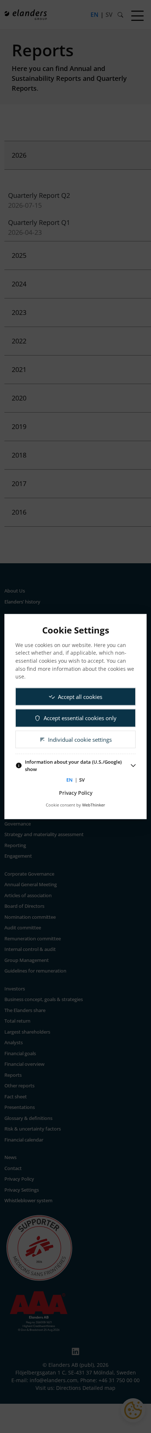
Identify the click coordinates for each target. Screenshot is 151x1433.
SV (82, 779)
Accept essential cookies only (80, 718)
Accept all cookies (80, 696)
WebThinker (93, 805)
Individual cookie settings (80, 739)
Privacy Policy (75, 792)
